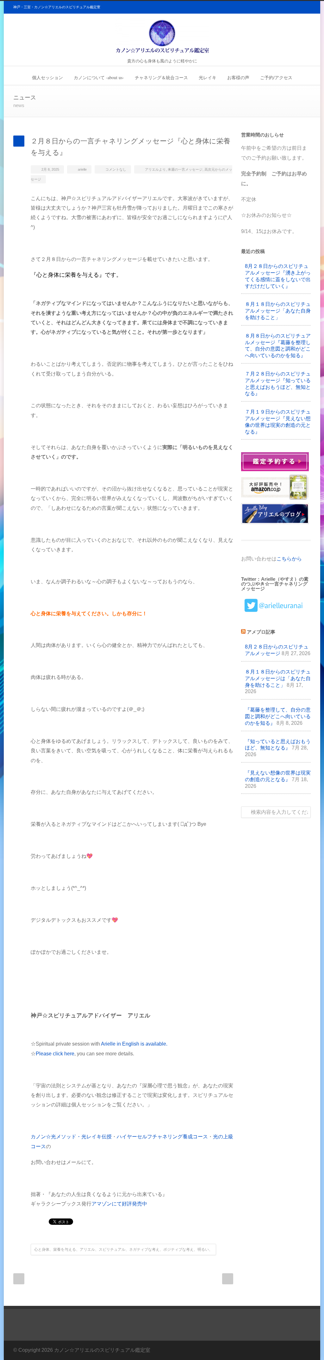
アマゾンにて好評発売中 (119, 1203)
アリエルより (155, 169)
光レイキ (207, 77)
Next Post (227, 1278)
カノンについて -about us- (99, 77)
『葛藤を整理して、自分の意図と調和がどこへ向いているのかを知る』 (278, 716)
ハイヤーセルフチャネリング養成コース (162, 1136)
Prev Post (18, 1278)
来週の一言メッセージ (185, 169)
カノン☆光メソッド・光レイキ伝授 (71, 1136)
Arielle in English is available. (134, 1044)
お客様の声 (238, 77)
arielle (82, 169)
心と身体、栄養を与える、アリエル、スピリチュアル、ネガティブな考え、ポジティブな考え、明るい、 (123, 1249)
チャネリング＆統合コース (161, 77)
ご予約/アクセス (276, 77)
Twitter (304, 1348)
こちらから (289, 558)
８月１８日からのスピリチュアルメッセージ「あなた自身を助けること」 (278, 310)
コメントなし (115, 169)
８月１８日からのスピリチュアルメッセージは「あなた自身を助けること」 (278, 678)
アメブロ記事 (261, 632)
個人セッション (47, 77)
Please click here (55, 1053)
